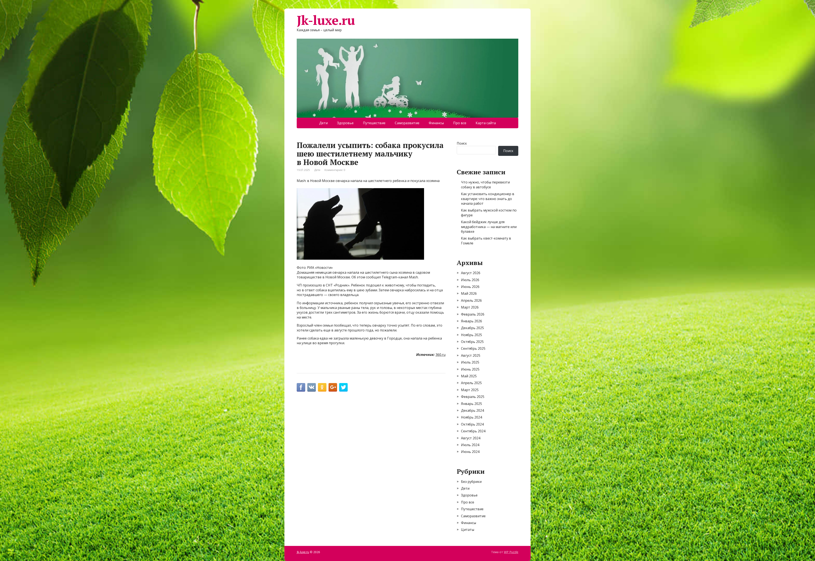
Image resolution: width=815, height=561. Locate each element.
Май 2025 (469, 376)
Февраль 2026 (472, 314)
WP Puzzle (511, 552)
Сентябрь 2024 (473, 431)
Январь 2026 (471, 321)
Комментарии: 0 (335, 170)
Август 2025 (470, 355)
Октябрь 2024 (472, 424)
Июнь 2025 (470, 369)
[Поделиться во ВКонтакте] (311, 387)
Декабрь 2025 (472, 328)
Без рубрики (471, 481)
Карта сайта (486, 123)
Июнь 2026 (470, 286)
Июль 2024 (470, 445)
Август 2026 (470, 273)
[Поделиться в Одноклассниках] (322, 387)
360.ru (440, 354)
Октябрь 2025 (472, 341)
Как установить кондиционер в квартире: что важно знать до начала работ (487, 199)
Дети (323, 123)
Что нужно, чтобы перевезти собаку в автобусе (485, 184)
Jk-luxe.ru (326, 20)
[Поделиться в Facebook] (301, 387)
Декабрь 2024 (472, 410)
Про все (459, 123)
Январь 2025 (471, 403)
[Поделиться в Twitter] (343, 387)
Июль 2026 (470, 280)
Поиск (462, 143)
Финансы (436, 123)
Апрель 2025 (471, 383)
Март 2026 (470, 307)
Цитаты (467, 529)
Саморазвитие (407, 123)
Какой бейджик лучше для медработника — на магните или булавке (489, 227)
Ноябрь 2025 (471, 335)
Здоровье (345, 123)
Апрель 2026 (471, 300)
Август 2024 (470, 438)
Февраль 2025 (472, 396)
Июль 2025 (470, 362)
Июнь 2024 (470, 451)
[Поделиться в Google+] (333, 387)
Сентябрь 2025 (473, 348)
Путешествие (374, 123)
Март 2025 (470, 390)
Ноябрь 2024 (471, 417)
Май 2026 (469, 293)
